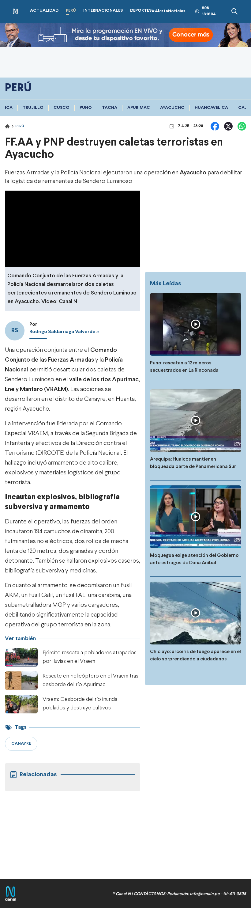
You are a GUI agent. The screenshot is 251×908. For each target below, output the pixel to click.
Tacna (109, 108)
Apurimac (138, 108)
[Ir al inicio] (15, 11)
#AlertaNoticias (168, 11)
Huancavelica (211, 108)
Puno (86, 108)
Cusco (61, 108)
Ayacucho (172, 108)
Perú (19, 126)
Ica (9, 108)
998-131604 (209, 11)
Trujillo (33, 108)
